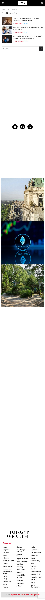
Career (5, 555)
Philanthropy (21, 583)
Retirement (34, 555)
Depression (14, 9)
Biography (6, 550)
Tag (8, 9)
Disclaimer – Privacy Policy (30, 595)
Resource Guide (36, 552)
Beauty (5, 547)
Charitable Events (8, 561)
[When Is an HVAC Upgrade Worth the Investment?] (22, 414)
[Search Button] (42, 3)
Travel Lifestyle (36, 572)
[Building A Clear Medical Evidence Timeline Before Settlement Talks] (22, 457)
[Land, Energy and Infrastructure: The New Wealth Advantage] (22, 371)
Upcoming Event (36, 577)
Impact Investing (22, 558)
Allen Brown (19, 23)
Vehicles (33, 580)
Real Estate (34, 550)
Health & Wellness (20, 555)
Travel (33, 569)
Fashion (5, 584)
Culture (5, 563)
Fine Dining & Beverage (21, 550)
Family (5, 579)
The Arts (33, 566)
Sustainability (35, 561)
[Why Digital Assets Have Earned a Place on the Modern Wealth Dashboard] (22, 242)
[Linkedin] (30, 126)
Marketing (20, 578)
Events (5, 576)
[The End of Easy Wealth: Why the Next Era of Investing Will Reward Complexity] (22, 156)
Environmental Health (7, 572)
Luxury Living (21, 575)
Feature (5, 587)
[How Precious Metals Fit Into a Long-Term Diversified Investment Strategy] (22, 328)
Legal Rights (21, 569)
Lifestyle (19, 572)
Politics (19, 586)
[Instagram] (22, 126)
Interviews (20, 564)
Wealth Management (35, 586)
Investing (20, 567)
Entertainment (7, 566)
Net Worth (20, 580)
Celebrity (6, 558)
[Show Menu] (3, 3)
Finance (19, 547)
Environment (7, 569)
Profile (33, 547)
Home (3, 9)
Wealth (33, 582)
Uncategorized (35, 574)
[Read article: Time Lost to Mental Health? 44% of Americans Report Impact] (7, 30)
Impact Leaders (22, 561)
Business (6, 552)
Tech (32, 563)
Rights (33, 558)
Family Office (7, 581)
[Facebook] (15, 126)
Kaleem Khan (19, 32)
